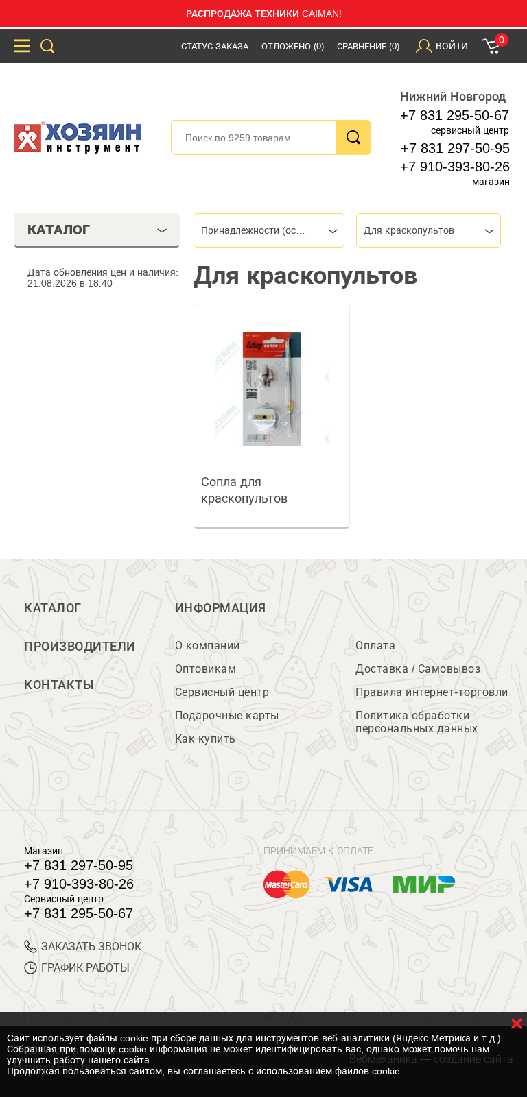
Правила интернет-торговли (431, 692)
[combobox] (269, 230)
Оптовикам (206, 669)
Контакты (59, 685)
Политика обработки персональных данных (416, 722)
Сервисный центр (222, 692)
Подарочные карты (227, 715)
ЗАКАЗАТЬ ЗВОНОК (91, 946)
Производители (80, 646)
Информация (220, 608)
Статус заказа (214, 46)
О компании (207, 645)
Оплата (375, 645)
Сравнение (368, 46)
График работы (85, 968)
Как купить (205, 739)
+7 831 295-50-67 (454, 115)
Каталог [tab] (58, 229)
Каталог (53, 608)
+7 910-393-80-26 (455, 166)
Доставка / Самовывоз (417, 669)
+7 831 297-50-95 (455, 148)
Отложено (292, 46)
